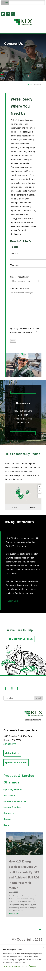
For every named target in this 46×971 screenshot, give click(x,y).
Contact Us (13, 753)
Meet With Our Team (22, 639)
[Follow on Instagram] (8, 14)
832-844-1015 (9, 744)
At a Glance (9, 795)
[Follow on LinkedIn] (3, 14)
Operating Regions (12, 790)
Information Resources (14, 801)
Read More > (14, 913)
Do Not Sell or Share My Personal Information (20, 966)
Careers (7, 819)
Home (30, 85)
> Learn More (12, 601)
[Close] (43, 947)
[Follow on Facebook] (13, 14)
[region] (23, 958)
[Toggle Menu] (23, 30)
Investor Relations (17, 762)
